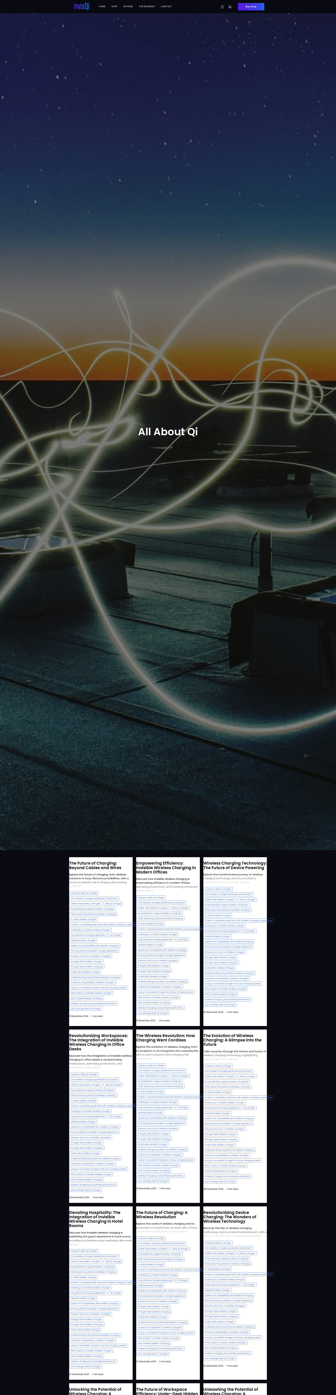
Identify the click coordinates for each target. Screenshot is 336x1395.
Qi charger (115, 935)
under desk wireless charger (85, 971)
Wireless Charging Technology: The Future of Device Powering (235, 865)
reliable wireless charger (83, 940)
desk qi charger (113, 903)
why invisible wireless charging (86, 998)
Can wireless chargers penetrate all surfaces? (94, 898)
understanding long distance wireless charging (95, 977)
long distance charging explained (88, 935)
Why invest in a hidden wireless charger (91, 992)
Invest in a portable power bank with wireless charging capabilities (104, 924)
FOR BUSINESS (147, 6)
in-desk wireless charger (83, 919)
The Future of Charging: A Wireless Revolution (162, 1215)
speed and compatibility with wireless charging (94, 945)
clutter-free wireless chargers (85, 903)
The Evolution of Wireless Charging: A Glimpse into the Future (232, 1040)
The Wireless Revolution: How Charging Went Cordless (165, 1038)
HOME (102, 6)
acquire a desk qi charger (84, 893)
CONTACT (166, 6)
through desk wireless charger (86, 961)
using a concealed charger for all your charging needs (98, 987)
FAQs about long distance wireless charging (93, 914)
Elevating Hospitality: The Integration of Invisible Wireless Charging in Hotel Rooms (96, 1219)
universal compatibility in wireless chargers (92, 982)
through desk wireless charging (87, 966)
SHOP (114, 6)
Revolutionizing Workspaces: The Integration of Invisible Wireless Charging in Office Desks (98, 1042)
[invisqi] (81, 7)
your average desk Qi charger (85, 1008)
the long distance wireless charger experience (94, 950)
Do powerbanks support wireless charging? (92, 908)
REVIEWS (128, 6)
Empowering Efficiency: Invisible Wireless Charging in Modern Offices (166, 867)
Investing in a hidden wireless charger (90, 929)
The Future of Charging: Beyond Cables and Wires (95, 865)
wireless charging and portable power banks (93, 1003)
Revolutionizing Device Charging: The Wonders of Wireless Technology (229, 1217)
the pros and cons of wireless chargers (90, 956)
